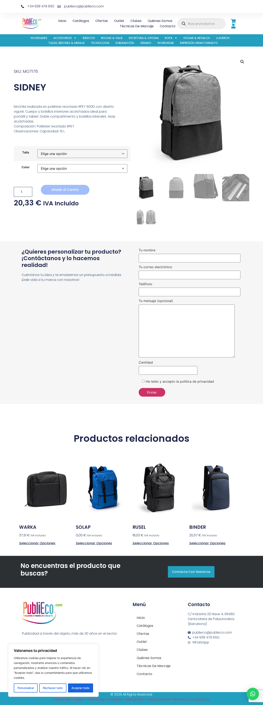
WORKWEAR (165, 43)
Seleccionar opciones (37, 543)
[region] (53, 670)
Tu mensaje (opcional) (156, 301)
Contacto (167, 26)
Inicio (62, 20)
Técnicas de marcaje (137, 26)
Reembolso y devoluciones (147, 699)
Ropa (168, 38)
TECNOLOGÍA (100, 43)
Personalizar (25, 688)
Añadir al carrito (65, 189)
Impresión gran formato (199, 43)
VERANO (145, 43)
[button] (242, 61)
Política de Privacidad (104, 699)
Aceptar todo (80, 688)
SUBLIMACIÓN (124, 43)
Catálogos (81, 20)
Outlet (119, 20)
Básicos (89, 38)
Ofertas (101, 20)
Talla (25, 152)
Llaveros (223, 38)
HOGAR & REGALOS (196, 38)
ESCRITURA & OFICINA (144, 38)
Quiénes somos (160, 20)
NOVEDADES (39, 38)
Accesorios (62, 38)
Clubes (136, 20)
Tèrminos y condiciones (191, 699)
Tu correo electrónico (155, 267)
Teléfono (145, 284)
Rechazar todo (53, 688)
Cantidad (146, 362)
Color (26, 167)
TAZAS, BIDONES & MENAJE (66, 43)
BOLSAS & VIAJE (112, 38)
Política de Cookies (68, 699)
